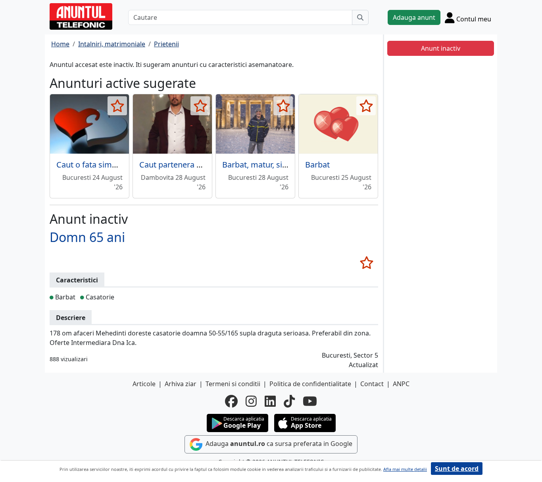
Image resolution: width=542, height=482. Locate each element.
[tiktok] (289, 401)
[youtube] (310, 401)
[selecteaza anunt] (117, 105)
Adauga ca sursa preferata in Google (278, 444)
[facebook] (231, 401)
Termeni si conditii (233, 383)
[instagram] (251, 401)
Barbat (317, 164)
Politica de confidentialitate (310, 383)
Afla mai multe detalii (405, 469)
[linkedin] (270, 401)
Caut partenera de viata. (183, 164)
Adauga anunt (414, 17)
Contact (372, 383)
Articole (144, 383)
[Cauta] (360, 17)
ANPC (401, 383)
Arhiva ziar (180, 383)
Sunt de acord (457, 468)
